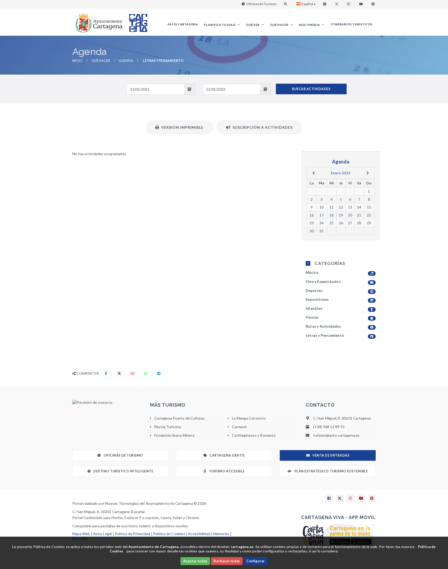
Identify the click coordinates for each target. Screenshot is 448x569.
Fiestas (312, 317)
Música (312, 272)
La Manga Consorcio (249, 418)
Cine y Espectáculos (323, 281)
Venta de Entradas (330, 455)
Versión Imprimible (181, 127)
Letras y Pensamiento (325, 335)
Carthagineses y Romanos (254, 435)
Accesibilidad (199, 533)
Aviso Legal (102, 533)
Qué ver (253, 24)
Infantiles (314, 308)
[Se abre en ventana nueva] (107, 402)
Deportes (314, 290)
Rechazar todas (227, 561)
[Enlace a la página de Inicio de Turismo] (136, 20)
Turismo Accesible (227, 471)
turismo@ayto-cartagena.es (336, 435)
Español (307, 4)
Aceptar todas (195, 561)
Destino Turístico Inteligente (123, 471)
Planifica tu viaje (220, 24)
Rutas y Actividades (323, 326)
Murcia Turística (167, 426)
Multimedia (309, 24)
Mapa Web (81, 533)
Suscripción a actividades (261, 127)
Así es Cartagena (182, 24)
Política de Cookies (169, 533)
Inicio (77, 61)
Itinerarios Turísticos (352, 24)
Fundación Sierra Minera (174, 435)
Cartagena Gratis (226, 455)
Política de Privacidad (132, 533)
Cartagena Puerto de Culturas (179, 418)
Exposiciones (317, 299)
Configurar (255, 561)
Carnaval (239, 426)
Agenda (126, 61)
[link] (97, 20)
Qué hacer (279, 24)
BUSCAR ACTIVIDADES (311, 89)
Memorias (221, 533)
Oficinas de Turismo (261, 4)
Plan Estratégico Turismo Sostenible (331, 471)
